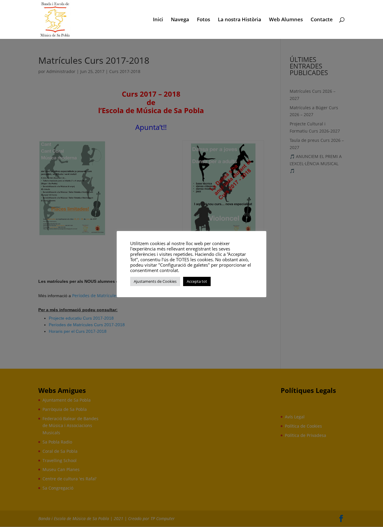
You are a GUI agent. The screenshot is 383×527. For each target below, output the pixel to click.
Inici (158, 20)
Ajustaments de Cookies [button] (155, 281)
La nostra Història (239, 20)
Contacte (322, 20)
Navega (180, 20)
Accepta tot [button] (197, 281)
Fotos (203, 20)
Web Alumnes (286, 20)
